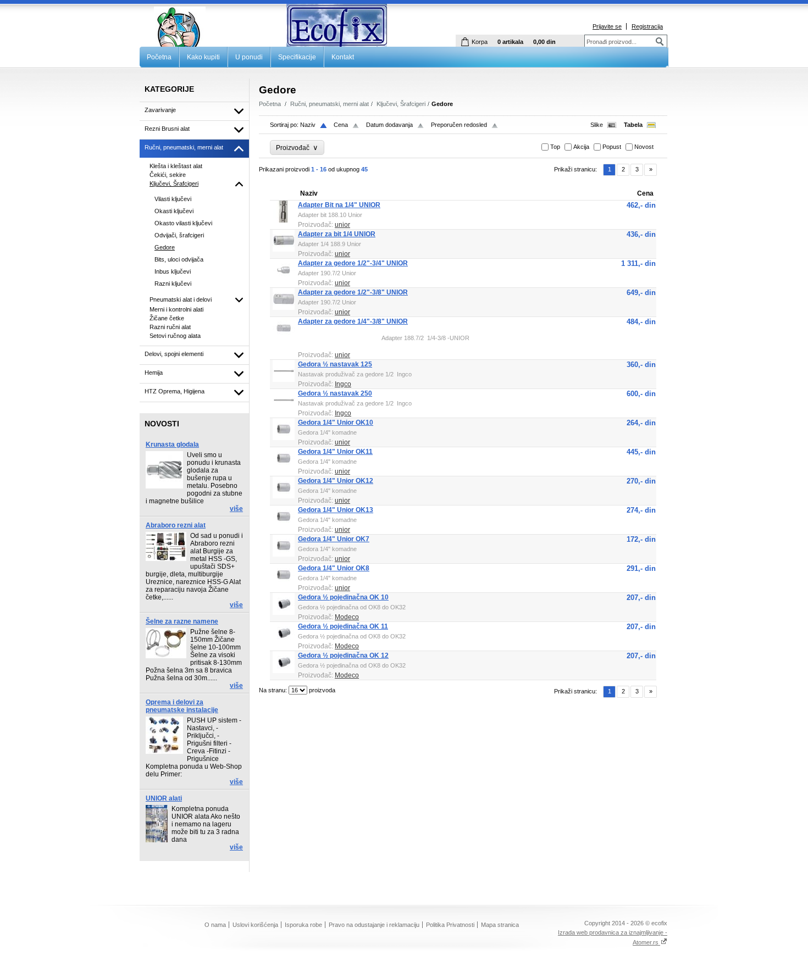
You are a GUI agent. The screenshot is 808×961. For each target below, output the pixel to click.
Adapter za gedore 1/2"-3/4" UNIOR (353, 263)
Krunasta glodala (172, 444)
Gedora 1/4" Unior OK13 (335, 510)
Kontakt (342, 57)
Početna (159, 57)
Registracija (647, 26)
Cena (341, 124)
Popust (611, 146)
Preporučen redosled (459, 124)
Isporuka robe (303, 924)
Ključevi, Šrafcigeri (401, 104)
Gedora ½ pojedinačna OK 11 (343, 626)
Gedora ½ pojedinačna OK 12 (343, 655)
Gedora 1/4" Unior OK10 (335, 422)
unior (342, 225)
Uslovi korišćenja (255, 924)
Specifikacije (297, 57)
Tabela (633, 124)
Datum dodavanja (389, 124)
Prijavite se (607, 26)
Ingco (343, 384)
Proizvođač (297, 147)
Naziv (308, 124)
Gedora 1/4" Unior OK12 (335, 481)
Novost (644, 146)
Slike (596, 124)
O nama (215, 924)
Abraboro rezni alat (176, 525)
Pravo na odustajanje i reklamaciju (374, 924)
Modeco (347, 617)
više (236, 509)
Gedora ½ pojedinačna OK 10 (343, 597)
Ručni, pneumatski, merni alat (329, 104)
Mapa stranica (500, 924)
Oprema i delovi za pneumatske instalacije (182, 706)
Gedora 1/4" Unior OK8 (333, 568)
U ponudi (249, 57)
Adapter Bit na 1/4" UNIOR (339, 205)
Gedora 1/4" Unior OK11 (335, 451)
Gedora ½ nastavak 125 (335, 364)
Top (555, 146)
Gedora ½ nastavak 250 (335, 393)
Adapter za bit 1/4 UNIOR (336, 234)
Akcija (581, 146)
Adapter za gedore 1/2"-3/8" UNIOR (353, 292)
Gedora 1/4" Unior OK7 (333, 539)
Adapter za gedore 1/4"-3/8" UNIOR (353, 321)
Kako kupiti (203, 57)
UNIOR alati (164, 798)
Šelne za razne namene (182, 621)
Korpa (480, 41)
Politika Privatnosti (450, 924)
